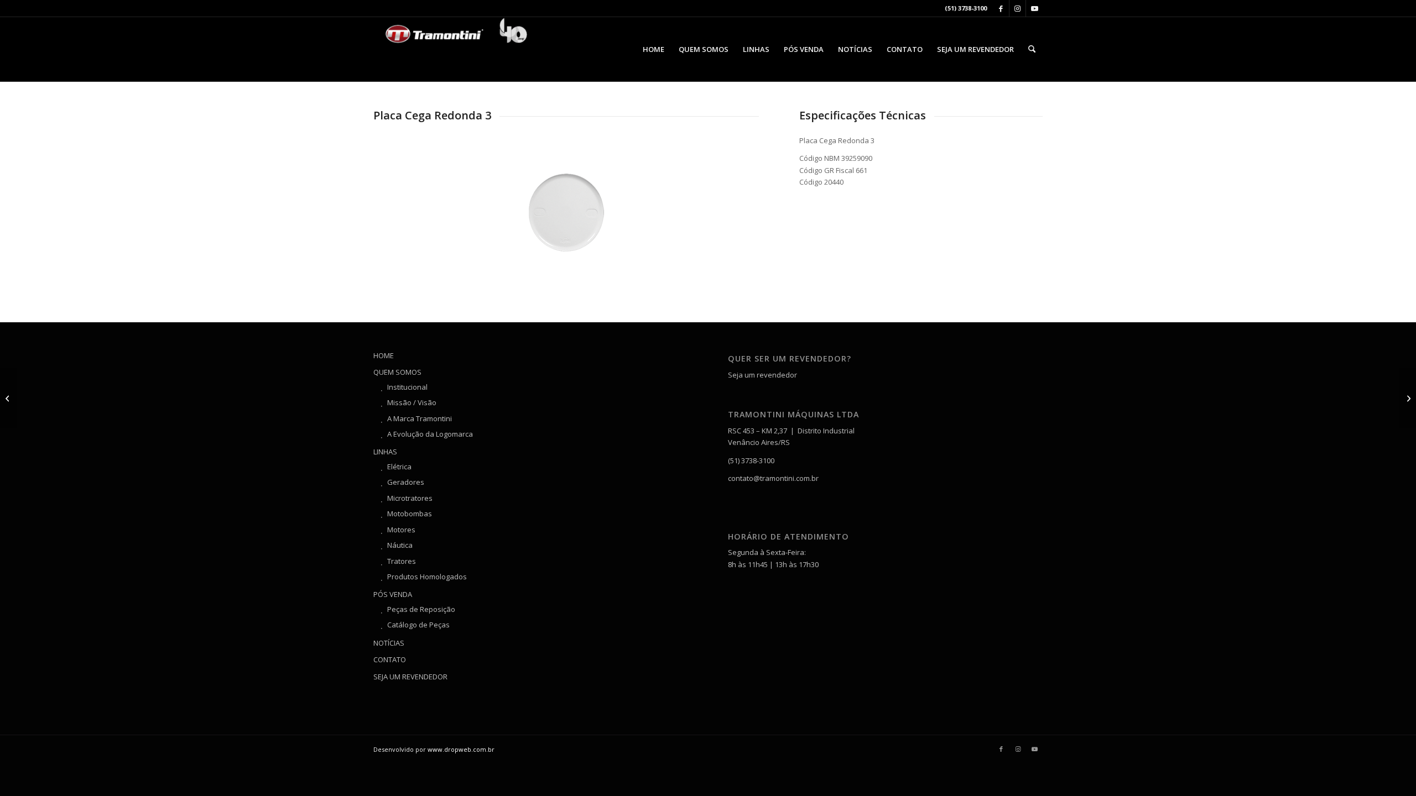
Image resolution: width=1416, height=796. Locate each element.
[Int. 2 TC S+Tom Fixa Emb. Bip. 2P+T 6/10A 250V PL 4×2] (1407, 398)
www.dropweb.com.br (461, 749)
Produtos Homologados (427, 577)
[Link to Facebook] (1001, 8)
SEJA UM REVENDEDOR (410, 677)
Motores (401, 530)
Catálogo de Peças (418, 625)
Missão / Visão (411, 402)
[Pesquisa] (1032, 49)
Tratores (401, 561)
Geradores (405, 482)
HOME (383, 355)
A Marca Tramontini (419, 418)
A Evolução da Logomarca (430, 434)
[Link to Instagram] (1017, 8)
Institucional (407, 387)
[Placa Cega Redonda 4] (8, 398)
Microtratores (410, 498)
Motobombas (409, 514)
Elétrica (399, 467)
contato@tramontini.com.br (773, 478)
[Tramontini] (456, 49)
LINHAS (385, 452)
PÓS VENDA (392, 594)
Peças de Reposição (421, 609)
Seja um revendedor (762, 375)
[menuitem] (653, 49)
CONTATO (389, 659)
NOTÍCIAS (388, 643)
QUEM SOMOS (397, 372)
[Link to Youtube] (1034, 8)
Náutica (400, 545)
